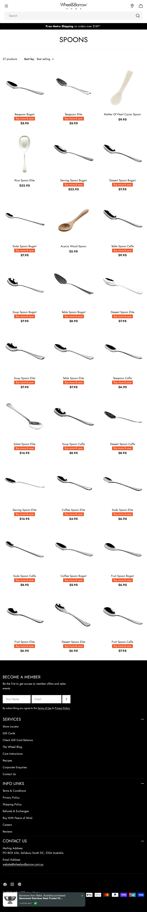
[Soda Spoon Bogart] (24, 219)
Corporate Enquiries (15, 767)
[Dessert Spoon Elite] (122, 285)
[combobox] (73, 16)
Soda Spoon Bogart (24, 246)
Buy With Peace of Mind (17, 818)
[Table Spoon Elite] (73, 351)
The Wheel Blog (12, 747)
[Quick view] (41, 73)
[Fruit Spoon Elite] (24, 615)
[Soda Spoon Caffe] (24, 549)
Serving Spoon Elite (24, 510)
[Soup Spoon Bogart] (24, 285)
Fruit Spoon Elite (25, 642)
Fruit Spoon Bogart (122, 576)
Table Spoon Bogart (73, 312)
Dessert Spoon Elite (122, 312)
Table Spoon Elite (73, 378)
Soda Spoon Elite (122, 510)
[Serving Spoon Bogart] (73, 153)
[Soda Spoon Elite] (122, 483)
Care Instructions (13, 754)
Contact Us (9, 774)
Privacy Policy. (62, 708)
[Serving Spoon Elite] (24, 483)
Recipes (7, 760)
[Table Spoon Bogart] (73, 285)
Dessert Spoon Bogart (122, 180)
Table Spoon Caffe (122, 246)
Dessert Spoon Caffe (122, 444)
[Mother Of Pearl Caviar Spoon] (122, 87)
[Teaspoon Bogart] (24, 87)
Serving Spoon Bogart (73, 180)
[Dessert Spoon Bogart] (122, 153)
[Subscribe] (66, 699)
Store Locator (11, 726)
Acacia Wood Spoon (73, 246)
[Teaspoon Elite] (73, 87)
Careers (7, 825)
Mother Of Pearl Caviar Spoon (122, 114)
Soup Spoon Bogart (24, 312)
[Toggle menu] (6, 5)
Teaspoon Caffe (122, 378)
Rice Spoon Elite (25, 180)
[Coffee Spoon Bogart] (73, 549)
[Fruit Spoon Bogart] (122, 549)
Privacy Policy (11, 797)
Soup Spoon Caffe (73, 444)
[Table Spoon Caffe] (122, 219)
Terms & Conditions (14, 791)
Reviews (7, 831)
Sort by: (29, 59)
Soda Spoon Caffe (24, 576)
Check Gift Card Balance (18, 740)
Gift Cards (9, 733)
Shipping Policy (12, 804)
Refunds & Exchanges (16, 811)
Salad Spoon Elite (24, 444)
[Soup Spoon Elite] (24, 351)
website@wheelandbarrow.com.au (23, 864)
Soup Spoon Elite (24, 378)
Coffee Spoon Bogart (73, 576)
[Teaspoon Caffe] (122, 351)
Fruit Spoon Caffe (122, 642)
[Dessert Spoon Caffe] (122, 417)
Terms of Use (44, 708)
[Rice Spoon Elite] (24, 153)
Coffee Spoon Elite (73, 510)
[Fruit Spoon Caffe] (122, 615)
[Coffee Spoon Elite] (73, 483)
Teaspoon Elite (73, 114)
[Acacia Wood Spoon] (73, 219)
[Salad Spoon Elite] (24, 417)
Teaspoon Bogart (24, 114)
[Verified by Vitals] (35, 903)
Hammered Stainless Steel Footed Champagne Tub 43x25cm (41, 898)
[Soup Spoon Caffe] (73, 417)
